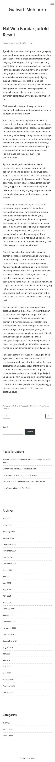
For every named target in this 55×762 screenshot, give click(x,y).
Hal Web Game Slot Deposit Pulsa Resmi (20, 475)
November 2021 (9, 551)
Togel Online (8, 735)
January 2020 (8, 692)
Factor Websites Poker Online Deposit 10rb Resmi (24, 481)
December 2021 (9, 544)
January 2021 (8, 615)
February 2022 (9, 531)
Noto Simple (30, 758)
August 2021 (8, 570)
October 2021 (8, 557)
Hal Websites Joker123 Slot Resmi (17, 488)
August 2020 (8, 647)
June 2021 (7, 583)
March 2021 (8, 602)
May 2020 (7, 666)
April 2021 (7, 596)
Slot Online (7, 729)
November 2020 (9, 628)
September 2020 (10, 641)
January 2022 (8, 538)
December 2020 (9, 621)
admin (30, 43)
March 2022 (8, 525)
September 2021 (10, 563)
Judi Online (14, 406)
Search (5, 427)
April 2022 (7, 518)
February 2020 (9, 686)
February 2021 (9, 608)
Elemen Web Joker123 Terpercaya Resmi (19, 469)
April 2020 (7, 673)
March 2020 (8, 679)
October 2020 (8, 634)
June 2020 (7, 660)
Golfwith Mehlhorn (27, 9)
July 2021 (6, 576)
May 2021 (7, 589)
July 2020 (6, 654)
